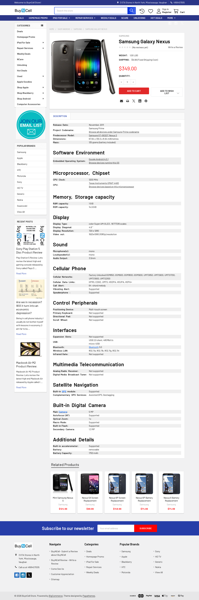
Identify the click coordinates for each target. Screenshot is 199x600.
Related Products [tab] (65, 464)
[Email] (121, 101)
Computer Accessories (28, 104)
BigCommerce (56, 595)
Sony (19, 181)
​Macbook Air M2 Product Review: (26, 364)
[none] (83, 66)
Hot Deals (156, 18)
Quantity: (124, 75)
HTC (19, 170)
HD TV (20, 187)
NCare (124, 18)
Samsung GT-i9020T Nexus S (103, 135)
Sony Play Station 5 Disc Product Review (29, 250)
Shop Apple (23, 87)
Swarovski (22, 205)
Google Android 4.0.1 (98, 159)
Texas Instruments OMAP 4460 (104, 183)
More (170, 18)
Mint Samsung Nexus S (63, 499)
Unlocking (139, 18)
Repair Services (84, 18)
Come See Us (57, 568)
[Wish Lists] (151, 11)
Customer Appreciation (62, 574)
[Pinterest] (146, 101)
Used (19, 76)
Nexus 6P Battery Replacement (144, 499)
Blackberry (22, 164)
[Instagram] (176, 23)
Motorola (21, 176)
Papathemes (89, 595)
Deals (20, 18)
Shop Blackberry (25, 93)
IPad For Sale (60, 18)
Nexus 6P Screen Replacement (117, 499)
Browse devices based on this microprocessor (111, 186)
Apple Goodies (24, 81)
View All (21, 211)
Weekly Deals (108, 18)
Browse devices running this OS (104, 162)
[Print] (127, 101)
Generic (20, 193)
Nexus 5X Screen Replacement (90, 499)
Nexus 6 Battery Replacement (171, 499)
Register (166, 12)
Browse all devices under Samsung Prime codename (114, 131)
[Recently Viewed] (142, 11)
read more (21, 273)
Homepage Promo (38, 18)
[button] (30, 123)
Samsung (21, 152)
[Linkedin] (139, 101)
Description (60, 116)
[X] (182, 23)
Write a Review (175, 47)
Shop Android (24, 98)
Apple (20, 158)
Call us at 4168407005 (29, 567)
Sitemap (55, 579)
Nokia (20, 199)
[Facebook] (169, 23)
